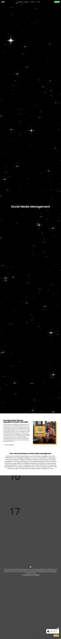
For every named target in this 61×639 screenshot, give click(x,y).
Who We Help (32, 1)
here (14, 441)
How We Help (26, 1)
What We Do (19, 1)
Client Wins (38, 1)
